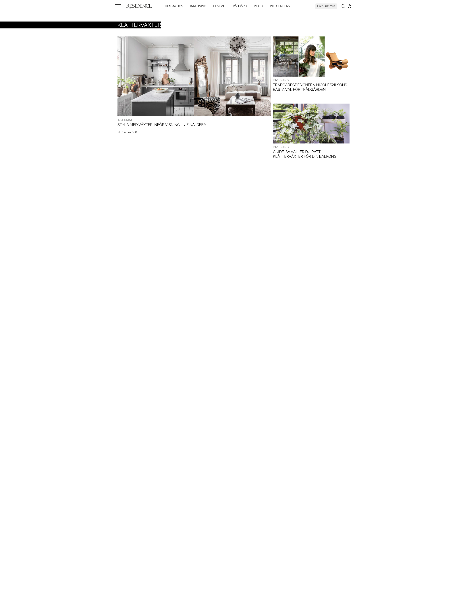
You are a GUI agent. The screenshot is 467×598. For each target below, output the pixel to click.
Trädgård (239, 6)
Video (258, 6)
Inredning (198, 6)
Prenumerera (326, 6)
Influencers (280, 6)
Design (218, 6)
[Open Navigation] (118, 6)
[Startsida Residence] (139, 6)
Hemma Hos (174, 6)
